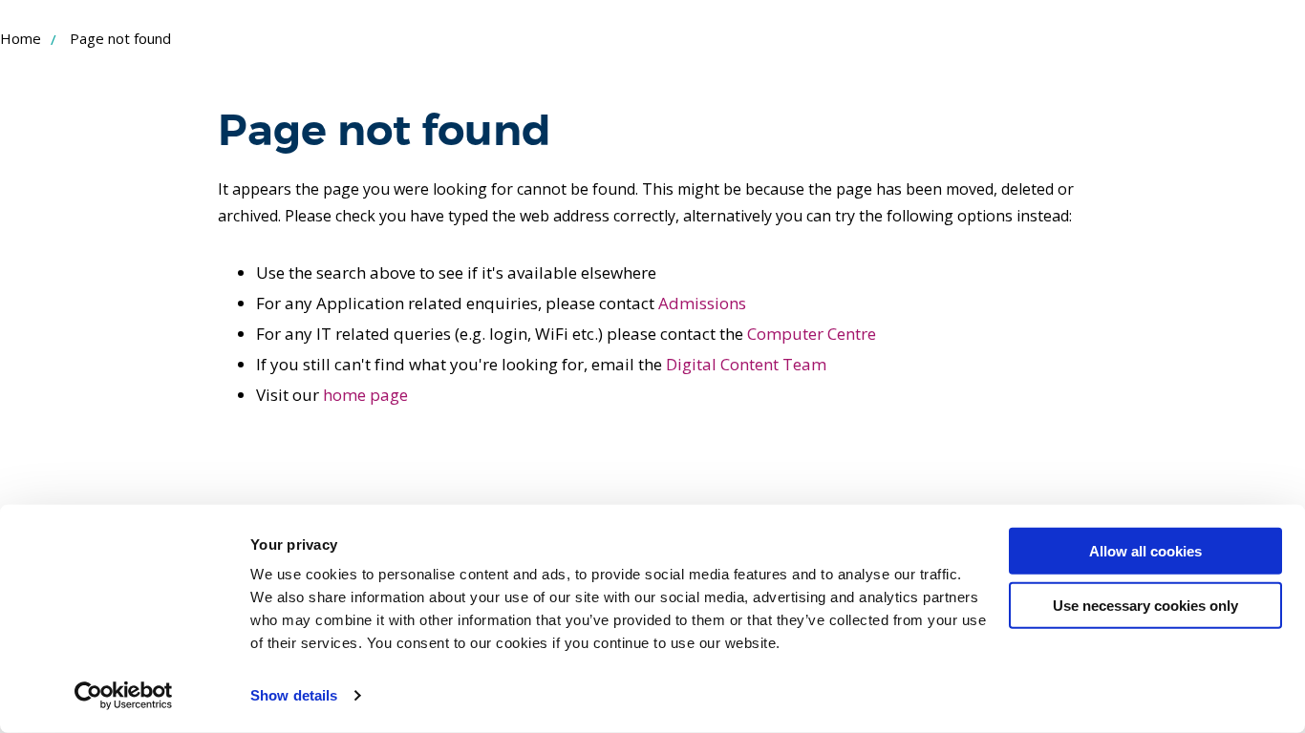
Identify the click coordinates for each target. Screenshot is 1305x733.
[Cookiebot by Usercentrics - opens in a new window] (123, 695)
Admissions (702, 303)
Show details (293, 695)
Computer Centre (811, 334)
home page (365, 395)
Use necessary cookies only (1145, 605)
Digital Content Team (746, 364)
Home (20, 38)
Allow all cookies (1145, 551)
